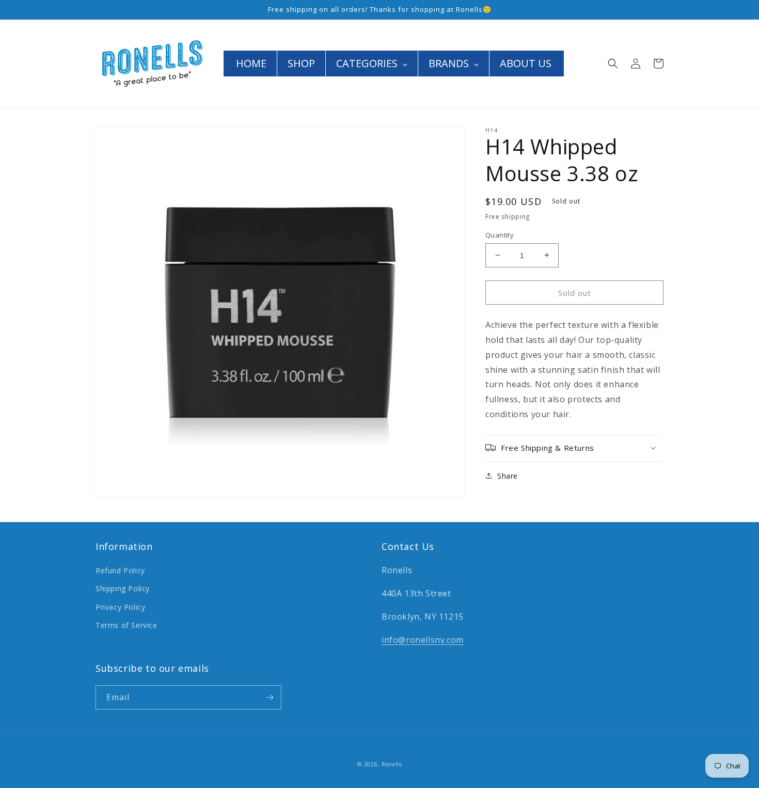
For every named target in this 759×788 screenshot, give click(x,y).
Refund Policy (120, 570)
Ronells (392, 764)
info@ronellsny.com (423, 639)
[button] (613, 63)
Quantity (499, 234)
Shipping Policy (123, 588)
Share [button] (507, 475)
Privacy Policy (120, 607)
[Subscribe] (269, 697)
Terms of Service (126, 625)
